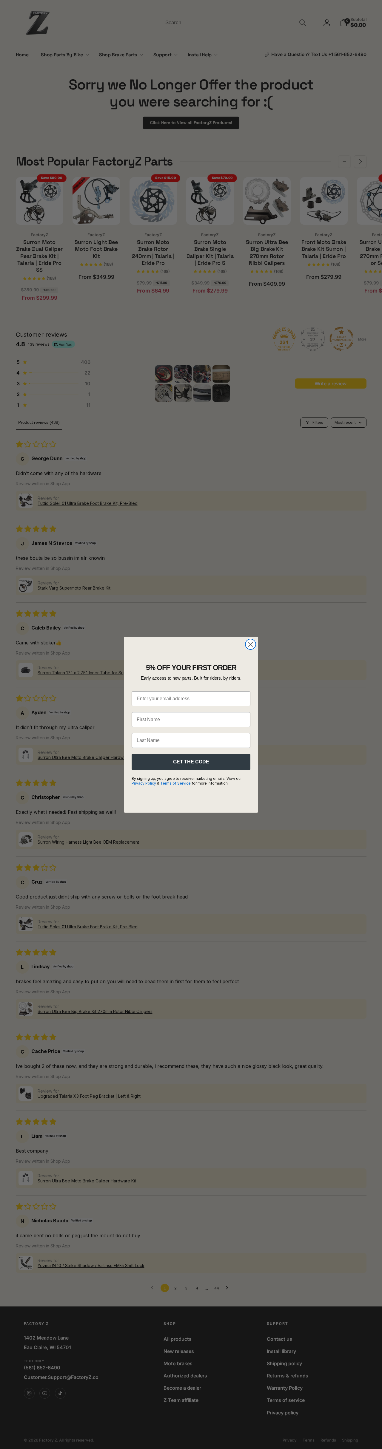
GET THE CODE (191, 761)
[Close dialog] (250, 644)
